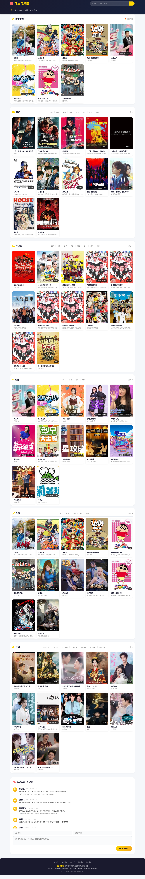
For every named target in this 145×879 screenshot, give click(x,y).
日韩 (70, 380)
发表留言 (125, 849)
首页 (12, 10)
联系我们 (88, 862)
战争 (90, 112)
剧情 (84, 112)
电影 (16, 10)
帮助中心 (72, 862)
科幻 (71, 112)
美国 (72, 246)
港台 (77, 380)
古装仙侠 (55, 647)
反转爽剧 (83, 647)
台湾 (65, 246)
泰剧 (98, 246)
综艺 (27, 10)
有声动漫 (102, 647)
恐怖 (77, 112)
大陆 (64, 380)
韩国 (78, 246)
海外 (91, 246)
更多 (130, 112)
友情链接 (64, 862)
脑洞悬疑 (93, 647)
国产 (52, 246)
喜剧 (57, 112)
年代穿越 (65, 647)
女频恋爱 (74, 647)
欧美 (83, 380)
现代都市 (46, 647)
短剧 (35, 10)
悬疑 (97, 112)
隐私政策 (80, 862)
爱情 (64, 112)
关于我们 (56, 862)
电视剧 (21, 10)
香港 (59, 246)
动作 (51, 112)
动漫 (31, 10)
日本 (85, 246)
